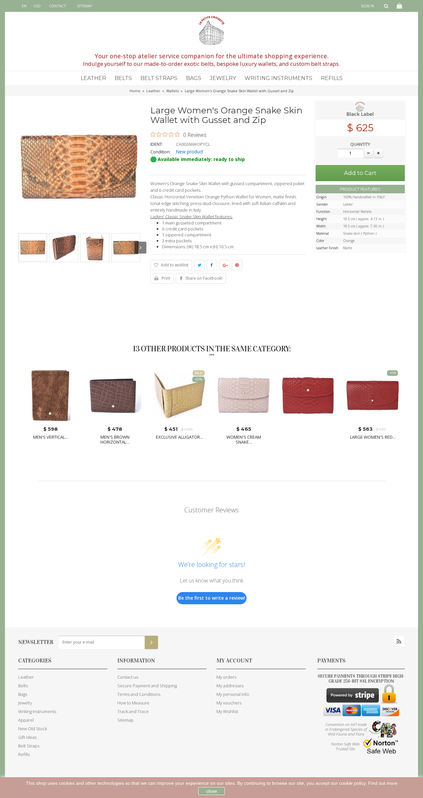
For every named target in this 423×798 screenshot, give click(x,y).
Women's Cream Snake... (243, 440)
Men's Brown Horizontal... (115, 440)
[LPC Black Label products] (360, 110)
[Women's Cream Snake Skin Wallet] (243, 395)
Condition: (160, 152)
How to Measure (133, 703)
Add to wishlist (174, 265)
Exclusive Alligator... (179, 437)
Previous (18, 248)
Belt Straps (158, 78)
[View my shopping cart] (399, 6)
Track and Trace (133, 711)
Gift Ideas (27, 737)
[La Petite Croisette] (211, 30)
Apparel (26, 720)
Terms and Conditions (138, 694)
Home (135, 90)
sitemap (84, 5)
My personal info (232, 694)
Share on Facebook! (203, 278)
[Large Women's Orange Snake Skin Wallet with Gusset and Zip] (33, 247)
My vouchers (229, 703)
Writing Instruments (278, 78)
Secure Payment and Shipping (147, 686)
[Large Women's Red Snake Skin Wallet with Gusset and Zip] (372, 395)
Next (140, 248)
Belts (123, 78)
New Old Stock (32, 729)
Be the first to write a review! (211, 598)
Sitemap (125, 720)
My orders (226, 677)
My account (234, 660)
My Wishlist (227, 711)
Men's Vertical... (50, 437)
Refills (332, 78)
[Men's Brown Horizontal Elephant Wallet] (114, 395)
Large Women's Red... (373, 437)
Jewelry (223, 78)
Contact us (127, 677)
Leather (93, 78)
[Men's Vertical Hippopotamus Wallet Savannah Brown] (50, 395)
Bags (193, 78)
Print (166, 278)
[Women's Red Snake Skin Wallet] (308, 395)
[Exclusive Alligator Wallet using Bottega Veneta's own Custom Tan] (179, 395)
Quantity (360, 144)
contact (57, 5)
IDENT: (156, 144)
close (211, 791)
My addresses (230, 686)
